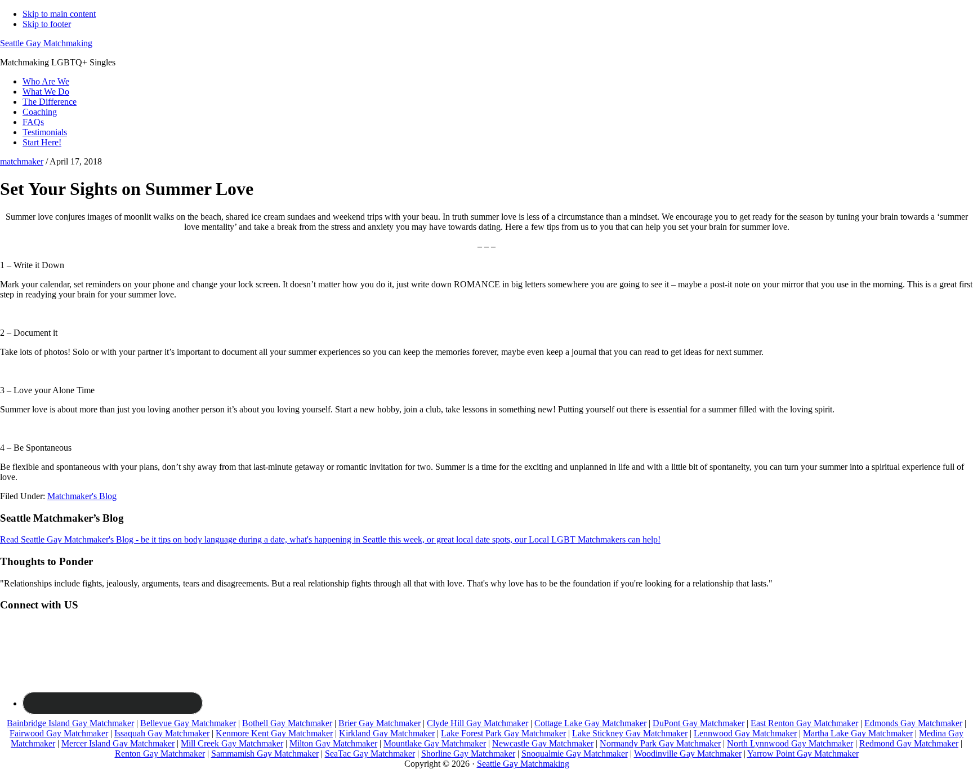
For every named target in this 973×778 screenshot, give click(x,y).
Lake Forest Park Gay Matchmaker (503, 733)
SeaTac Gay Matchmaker (370, 753)
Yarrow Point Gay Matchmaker (803, 753)
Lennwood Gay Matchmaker (745, 733)
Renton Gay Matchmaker (160, 753)
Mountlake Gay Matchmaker (434, 743)
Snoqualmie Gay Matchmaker (574, 753)
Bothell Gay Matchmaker (287, 723)
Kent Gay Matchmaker (292, 733)
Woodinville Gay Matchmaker (688, 753)
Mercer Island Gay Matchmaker (118, 743)
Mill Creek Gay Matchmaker (232, 743)
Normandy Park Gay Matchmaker (660, 743)
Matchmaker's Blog (82, 496)
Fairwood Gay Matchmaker (59, 733)
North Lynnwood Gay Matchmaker (790, 743)
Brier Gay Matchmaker (379, 723)
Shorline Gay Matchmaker (468, 753)
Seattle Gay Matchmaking (46, 43)
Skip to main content (59, 14)
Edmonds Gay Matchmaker (913, 723)
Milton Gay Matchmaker (333, 743)
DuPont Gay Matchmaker (698, 723)
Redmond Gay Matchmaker (908, 743)
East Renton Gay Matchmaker (804, 723)
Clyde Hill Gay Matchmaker (477, 723)
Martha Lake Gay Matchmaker (858, 733)
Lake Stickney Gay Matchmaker (630, 733)
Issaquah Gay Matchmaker (161, 733)
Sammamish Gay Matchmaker (265, 753)
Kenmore (233, 733)
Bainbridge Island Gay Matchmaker (70, 723)
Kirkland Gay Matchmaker (387, 733)
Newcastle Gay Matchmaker (542, 743)
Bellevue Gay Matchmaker (188, 723)
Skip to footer (47, 24)
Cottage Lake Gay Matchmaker (590, 723)
